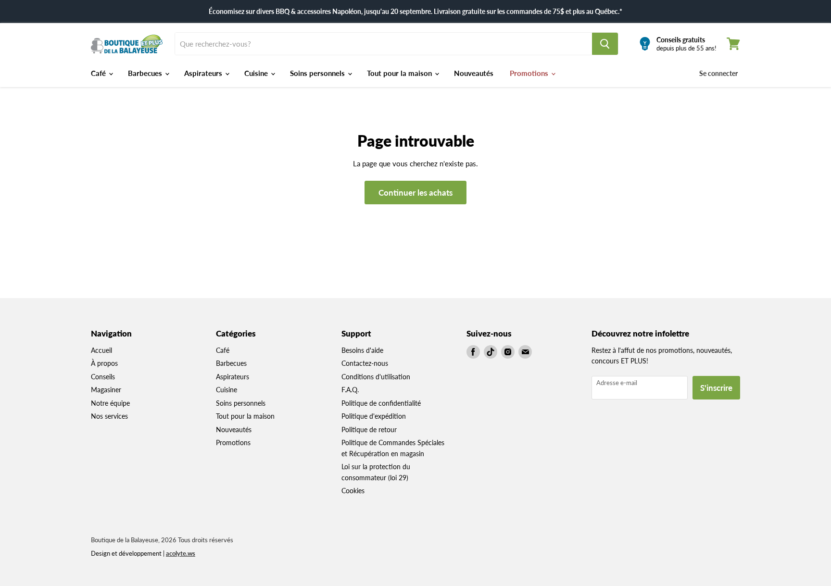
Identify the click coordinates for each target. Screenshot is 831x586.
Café (99, 73)
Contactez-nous (364, 363)
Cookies (353, 490)
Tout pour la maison (400, 73)
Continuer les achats (415, 192)
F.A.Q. (350, 390)
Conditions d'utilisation (375, 377)
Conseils (103, 377)
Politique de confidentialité (381, 403)
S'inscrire (716, 388)
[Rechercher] (605, 44)
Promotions (530, 73)
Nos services (109, 416)
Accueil (101, 350)
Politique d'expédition (373, 416)
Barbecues (146, 73)
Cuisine (257, 73)
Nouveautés (473, 73)
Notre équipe (110, 403)
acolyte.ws (180, 553)
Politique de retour (369, 429)
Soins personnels (318, 73)
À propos (104, 363)
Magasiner (106, 390)
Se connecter (718, 73)
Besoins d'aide (362, 350)
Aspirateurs (204, 73)
